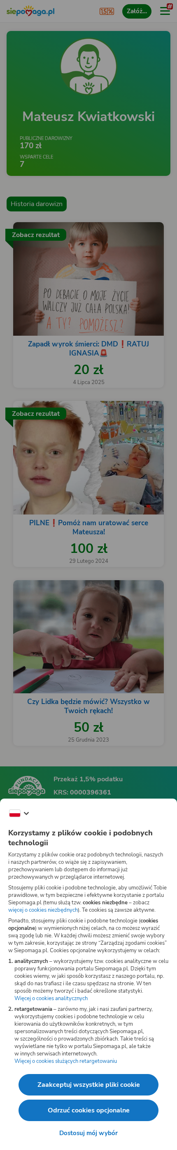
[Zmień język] (19, 813)
